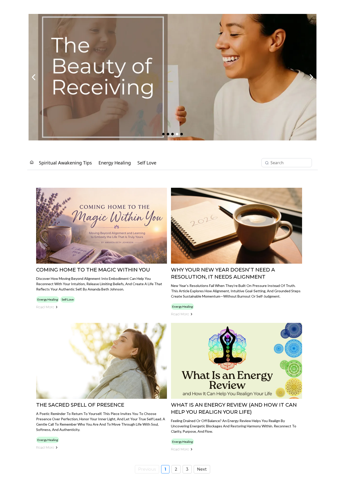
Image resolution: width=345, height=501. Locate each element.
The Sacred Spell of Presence (80, 405)
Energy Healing (114, 163)
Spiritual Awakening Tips (65, 163)
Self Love (146, 163)
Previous (147, 469)
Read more (45, 307)
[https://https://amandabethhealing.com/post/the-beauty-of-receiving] (172, 77)
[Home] (32, 162)
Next (202, 469)
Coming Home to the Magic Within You (93, 270)
